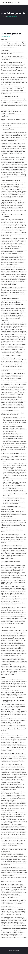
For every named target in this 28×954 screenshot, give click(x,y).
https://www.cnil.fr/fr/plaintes (8, 558)
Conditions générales (5, 36)
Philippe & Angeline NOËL (11, 2)
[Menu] (25, 2)
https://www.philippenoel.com (13, 52)
